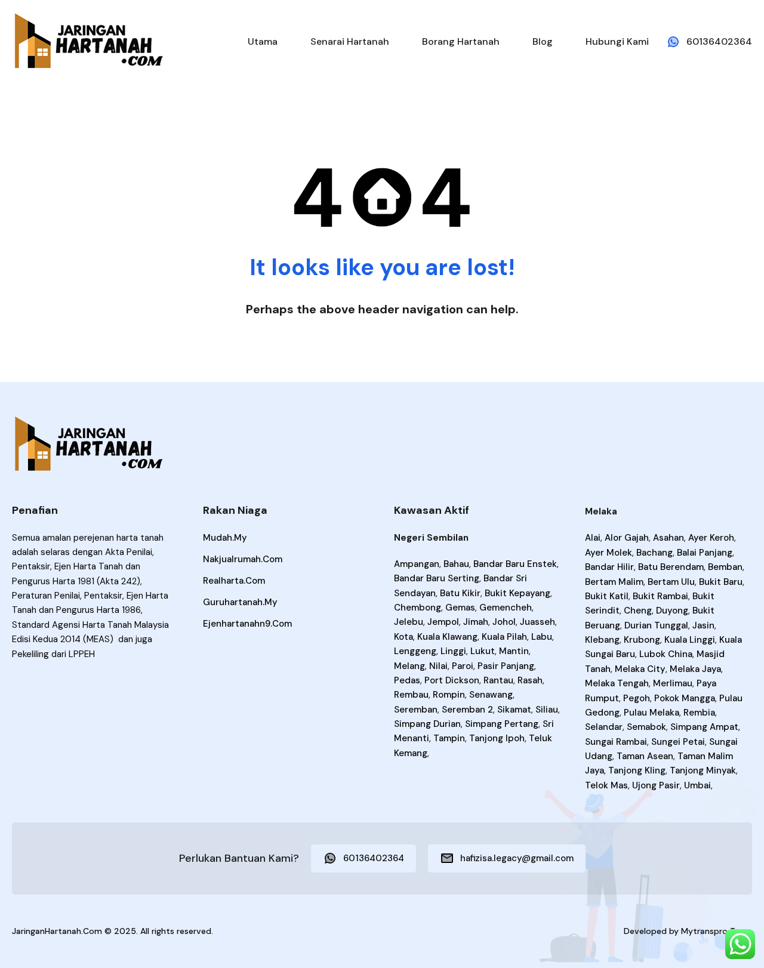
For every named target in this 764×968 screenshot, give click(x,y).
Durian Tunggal (656, 625)
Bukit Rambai (660, 596)
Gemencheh (505, 608)
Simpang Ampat (704, 727)
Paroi (462, 666)
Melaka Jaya (695, 669)
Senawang (491, 695)
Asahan (668, 538)
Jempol (443, 622)
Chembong (417, 608)
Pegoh (636, 698)
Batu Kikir (460, 593)
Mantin (514, 651)
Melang (409, 666)
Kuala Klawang (447, 637)
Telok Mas (606, 785)
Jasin (703, 625)
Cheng (638, 610)
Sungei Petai (678, 742)
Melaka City (640, 669)
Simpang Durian (427, 724)
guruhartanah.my (240, 602)
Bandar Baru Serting (436, 578)
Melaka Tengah (617, 683)
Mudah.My (225, 538)
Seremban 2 (467, 710)
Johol (504, 622)
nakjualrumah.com (242, 559)
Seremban (416, 710)
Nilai (438, 666)
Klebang (602, 640)
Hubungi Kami (617, 41)
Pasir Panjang (506, 666)
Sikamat (514, 710)
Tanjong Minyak (703, 770)
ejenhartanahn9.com (247, 624)
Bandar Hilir (609, 567)
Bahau (456, 564)
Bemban (725, 567)
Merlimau (672, 683)
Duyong (672, 610)
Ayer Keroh (711, 538)
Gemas (460, 608)
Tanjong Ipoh (497, 738)
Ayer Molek (608, 553)
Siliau (546, 710)
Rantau (498, 680)
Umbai (697, 785)
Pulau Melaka (651, 713)
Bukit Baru (721, 582)
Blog (542, 41)
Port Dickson (451, 680)
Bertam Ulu (671, 582)
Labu (541, 637)
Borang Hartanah (461, 41)
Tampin (449, 738)
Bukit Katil (607, 596)
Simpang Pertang (501, 724)
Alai (592, 538)
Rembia (699, 713)
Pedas (407, 680)
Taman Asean (645, 756)
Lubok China (665, 654)
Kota (403, 637)
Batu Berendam (671, 567)
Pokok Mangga (684, 698)
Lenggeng (415, 651)
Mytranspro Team (716, 931)
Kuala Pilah (504, 637)
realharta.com (234, 581)
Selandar (604, 727)
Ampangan (416, 564)
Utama (263, 41)
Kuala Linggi (689, 640)
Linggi (453, 651)
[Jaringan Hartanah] (89, 41)
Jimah (475, 622)
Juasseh (537, 622)
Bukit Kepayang (517, 593)
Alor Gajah (627, 538)
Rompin (449, 695)
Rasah (530, 680)
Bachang (654, 553)
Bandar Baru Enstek (515, 564)
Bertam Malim (614, 582)
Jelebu (408, 622)
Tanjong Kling (637, 770)
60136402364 (719, 41)
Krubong (642, 640)
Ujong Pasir (656, 785)
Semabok (646, 727)
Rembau (411, 695)
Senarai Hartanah (349, 41)
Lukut (482, 651)
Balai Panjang (704, 553)
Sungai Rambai (616, 742)
